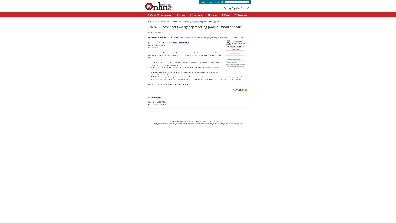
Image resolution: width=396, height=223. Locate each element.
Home (161, 22)
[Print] (243, 90)
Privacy (222, 121)
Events (167, 22)
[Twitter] (222, 2)
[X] (240, 90)
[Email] (237, 90)
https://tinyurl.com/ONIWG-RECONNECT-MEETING (172, 43)
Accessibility (203, 121)
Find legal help (237, 124)
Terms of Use (213, 121)
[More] (246, 90)
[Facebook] (234, 90)
